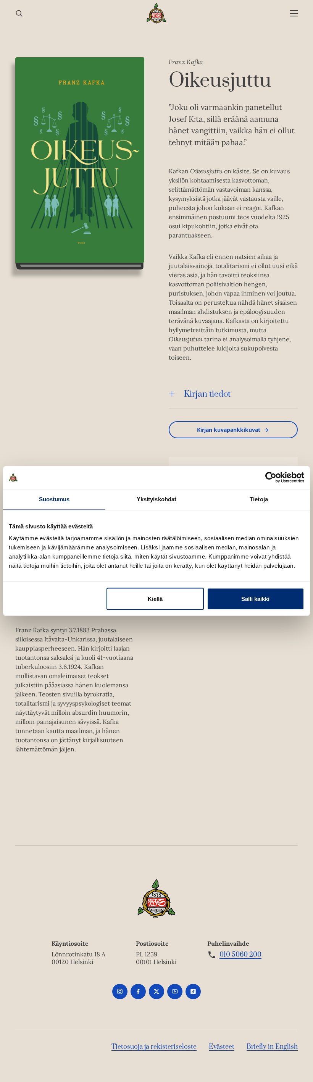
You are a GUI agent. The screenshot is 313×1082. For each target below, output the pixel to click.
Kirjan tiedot (207, 394)
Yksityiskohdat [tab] (156, 499)
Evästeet (221, 1047)
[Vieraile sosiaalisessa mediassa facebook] (138, 991)
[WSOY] (157, 13)
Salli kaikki (255, 599)
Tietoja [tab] (259, 499)
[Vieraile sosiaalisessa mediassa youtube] (174, 991)
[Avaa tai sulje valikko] (294, 14)
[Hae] (19, 14)
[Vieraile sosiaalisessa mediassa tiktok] (193, 991)
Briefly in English (272, 1047)
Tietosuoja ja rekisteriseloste (154, 1047)
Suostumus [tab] (54, 499)
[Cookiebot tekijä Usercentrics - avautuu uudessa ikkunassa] (270, 477)
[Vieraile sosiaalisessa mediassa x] (156, 991)
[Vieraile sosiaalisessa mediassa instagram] (119, 991)
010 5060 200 (240, 955)
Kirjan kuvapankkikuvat (228, 429)
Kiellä (155, 599)
